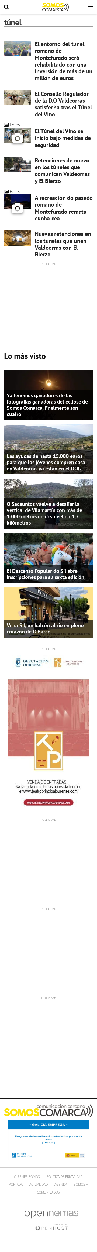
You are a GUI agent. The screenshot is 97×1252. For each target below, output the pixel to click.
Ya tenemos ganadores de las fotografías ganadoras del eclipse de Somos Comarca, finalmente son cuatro (47, 405)
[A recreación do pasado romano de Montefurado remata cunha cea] (17, 201)
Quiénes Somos (27, 1176)
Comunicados (48, 1192)
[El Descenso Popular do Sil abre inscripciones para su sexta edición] (48, 557)
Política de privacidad (64, 1176)
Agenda (60, 1184)
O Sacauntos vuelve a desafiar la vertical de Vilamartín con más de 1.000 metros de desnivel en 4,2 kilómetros (44, 513)
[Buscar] (6, 7)
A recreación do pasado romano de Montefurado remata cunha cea (64, 208)
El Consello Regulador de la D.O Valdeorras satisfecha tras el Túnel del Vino (63, 104)
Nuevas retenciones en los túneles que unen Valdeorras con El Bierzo (63, 244)
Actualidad (38, 1184)
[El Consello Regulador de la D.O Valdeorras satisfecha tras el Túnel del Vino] (17, 97)
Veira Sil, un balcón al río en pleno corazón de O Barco (45, 628)
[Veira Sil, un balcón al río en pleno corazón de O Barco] (48, 612)
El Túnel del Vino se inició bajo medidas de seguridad (63, 138)
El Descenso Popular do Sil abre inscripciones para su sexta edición (45, 574)
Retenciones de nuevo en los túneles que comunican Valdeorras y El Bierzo (62, 171)
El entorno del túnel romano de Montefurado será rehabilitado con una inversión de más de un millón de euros (63, 61)
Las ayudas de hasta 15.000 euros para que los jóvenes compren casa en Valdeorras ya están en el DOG (46, 462)
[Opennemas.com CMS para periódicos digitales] (51, 1220)
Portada (16, 1184)
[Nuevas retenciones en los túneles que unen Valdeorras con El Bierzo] (17, 237)
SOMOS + (81, 1184)
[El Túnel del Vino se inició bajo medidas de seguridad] (17, 135)
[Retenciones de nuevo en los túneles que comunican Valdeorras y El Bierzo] (17, 164)
